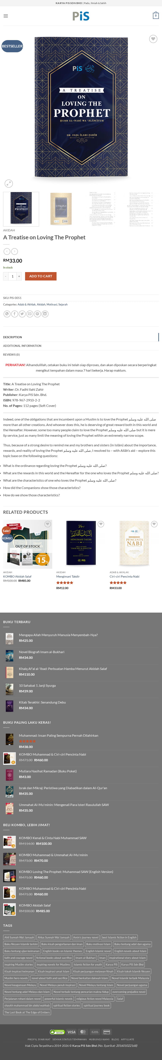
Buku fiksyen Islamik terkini (21, 944)
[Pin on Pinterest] (37, 314)
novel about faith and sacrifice (50, 978)
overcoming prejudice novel (128, 991)
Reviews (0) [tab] (11, 354)
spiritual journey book (97, 1005)
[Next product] (7, 251)
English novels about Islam (130, 951)
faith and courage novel (18, 957)
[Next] (150, 111)
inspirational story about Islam (127, 957)
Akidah (9, 230)
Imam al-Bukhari (86, 957)
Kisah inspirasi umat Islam (53, 971)
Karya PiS (111, 964)
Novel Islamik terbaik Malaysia (130, 978)
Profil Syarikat (39, 1039)
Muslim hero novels (16, 978)
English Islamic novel (98, 951)
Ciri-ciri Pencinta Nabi (124, 576)
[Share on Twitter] (22, 314)
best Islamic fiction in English (119, 937)
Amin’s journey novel (85, 937)
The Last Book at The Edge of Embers (27, 1012)
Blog (115, 1039)
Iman (102, 957)
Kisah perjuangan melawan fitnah (93, 971)
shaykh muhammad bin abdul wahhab (27, 1005)
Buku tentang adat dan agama (132, 944)
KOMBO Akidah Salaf (17, 576)
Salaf (120, 998)
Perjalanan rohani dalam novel (22, 998)
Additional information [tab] (22, 345)
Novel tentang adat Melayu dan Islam (27, 991)
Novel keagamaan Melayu (20, 985)
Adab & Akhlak (27, 304)
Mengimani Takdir (68, 576)
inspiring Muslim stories (18, 964)
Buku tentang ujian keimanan (21, 951)
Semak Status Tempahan (70, 1039)
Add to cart (41, 276)
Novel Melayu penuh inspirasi (57, 985)
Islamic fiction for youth (88, 964)
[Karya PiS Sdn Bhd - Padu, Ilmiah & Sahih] (81, 16)
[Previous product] (14, 251)
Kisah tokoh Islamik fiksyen (133, 971)
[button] (5, 16)
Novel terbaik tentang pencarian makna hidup (81, 991)
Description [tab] (12, 337)
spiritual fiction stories (66, 1005)
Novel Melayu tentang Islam (96, 985)
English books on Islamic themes (62, 951)
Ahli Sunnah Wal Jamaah (19, 937)
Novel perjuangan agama (132, 985)
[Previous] (11, 111)
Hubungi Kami (99, 1039)
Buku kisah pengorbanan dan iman (61, 944)
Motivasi (52, 304)
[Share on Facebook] (14, 314)
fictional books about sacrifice (54, 957)
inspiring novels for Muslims (53, 964)
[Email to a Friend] (29, 314)
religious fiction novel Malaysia (94, 998)
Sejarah (63, 304)
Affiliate (127, 1039)
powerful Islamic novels (59, 998)
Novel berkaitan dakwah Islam (89, 978)
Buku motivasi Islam (98, 944)
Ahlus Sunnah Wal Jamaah (53, 937)
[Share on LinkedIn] (45, 314)
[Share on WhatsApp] (7, 314)
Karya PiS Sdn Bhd (132, 964)
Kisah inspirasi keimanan (19, 971)
